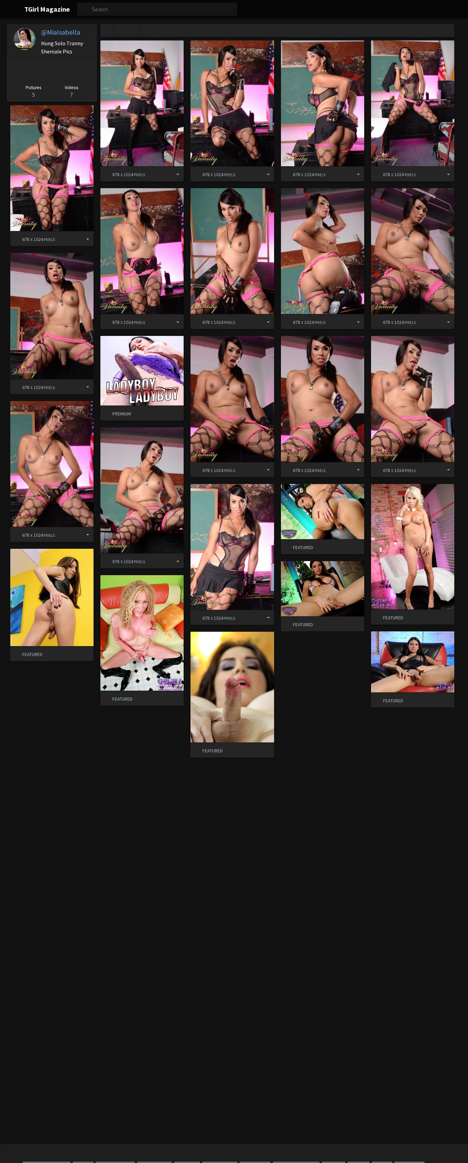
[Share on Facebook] (32, 70)
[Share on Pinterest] (15, 70)
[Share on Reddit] (69, 70)
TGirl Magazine (47, 9)
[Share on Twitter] (50, 70)
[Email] (87, 70)
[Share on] (173, 174)
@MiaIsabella (60, 32)
